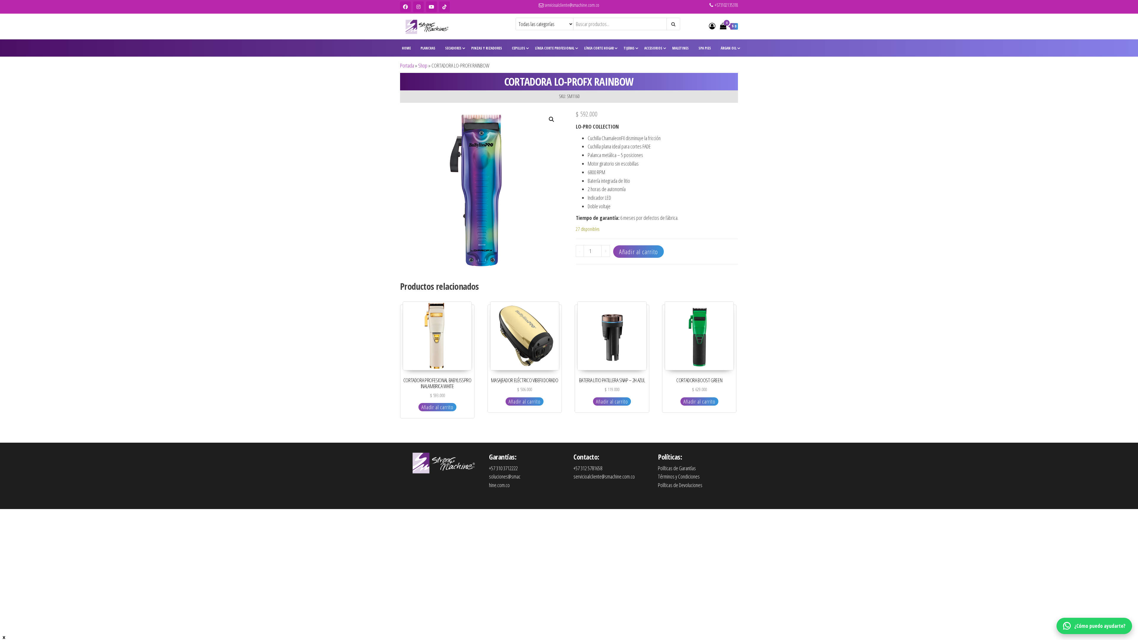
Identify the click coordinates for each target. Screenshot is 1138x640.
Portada (407, 65)
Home (406, 48)
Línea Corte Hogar (599, 48)
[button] (551, 119)
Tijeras (629, 48)
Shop (422, 65)
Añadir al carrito (638, 251)
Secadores (453, 48)
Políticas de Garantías (677, 468)
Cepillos (518, 48)
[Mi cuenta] (712, 25)
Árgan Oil (728, 48)
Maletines (680, 48)
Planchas (428, 48)
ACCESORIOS (653, 48)
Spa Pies (705, 48)
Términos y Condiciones (679, 476)
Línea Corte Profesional (554, 48)
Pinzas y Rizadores (486, 48)
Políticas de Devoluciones (680, 485)
